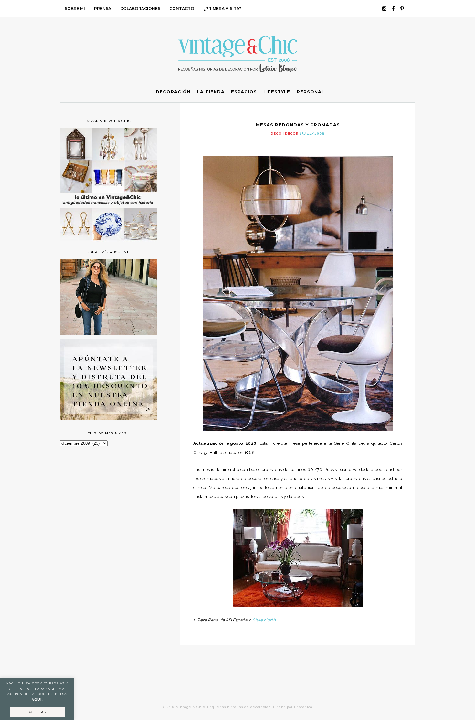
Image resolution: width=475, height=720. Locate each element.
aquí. (37, 699)
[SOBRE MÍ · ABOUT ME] (108, 333)
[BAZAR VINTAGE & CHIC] (108, 244)
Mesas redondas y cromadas (298, 124)
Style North (264, 619)
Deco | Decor (285, 133)
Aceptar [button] (37, 712)
